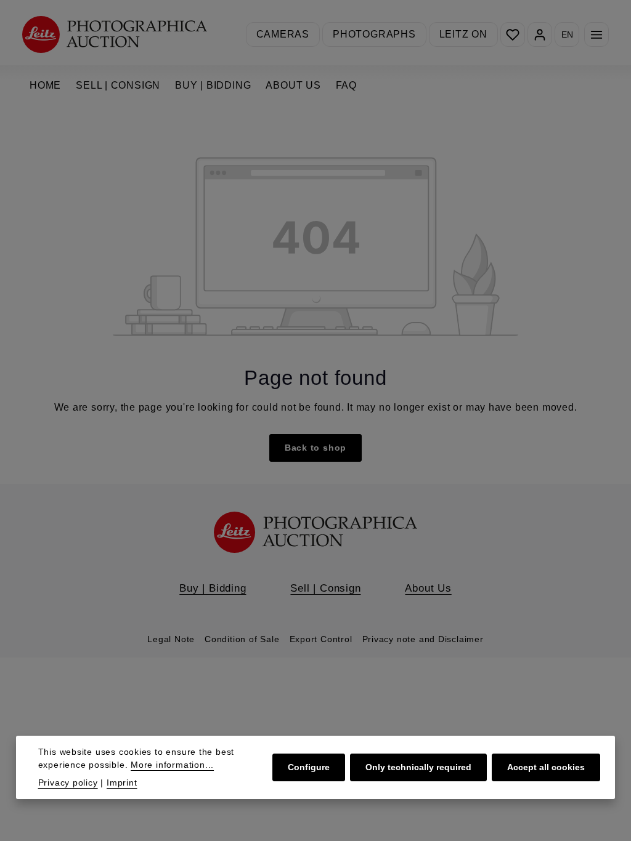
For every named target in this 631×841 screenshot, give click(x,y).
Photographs (374, 34)
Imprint (122, 782)
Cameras (283, 34)
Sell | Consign (325, 588)
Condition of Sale (242, 639)
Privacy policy (68, 782)
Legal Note (171, 639)
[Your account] (539, 34)
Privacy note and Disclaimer (423, 639)
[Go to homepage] (114, 34)
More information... (172, 765)
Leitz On (463, 34)
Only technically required (418, 767)
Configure (309, 767)
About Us (428, 588)
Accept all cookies (546, 767)
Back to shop (315, 448)
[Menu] (596, 34)
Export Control (321, 639)
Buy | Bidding (212, 588)
